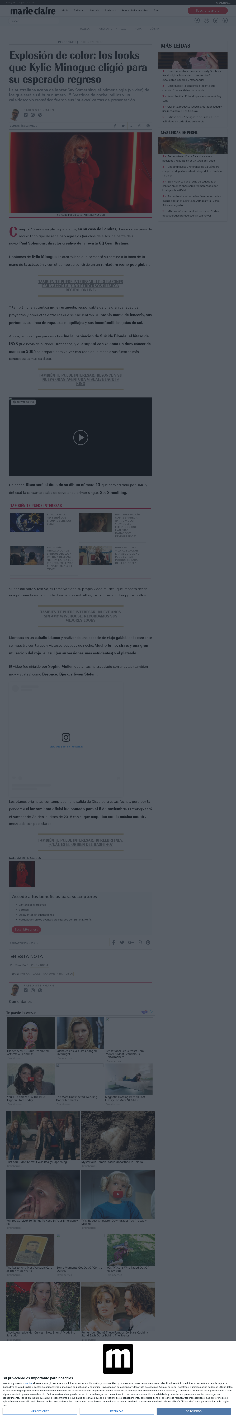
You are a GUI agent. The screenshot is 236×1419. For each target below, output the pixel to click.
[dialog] (118, 1380)
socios (28, 1383)
